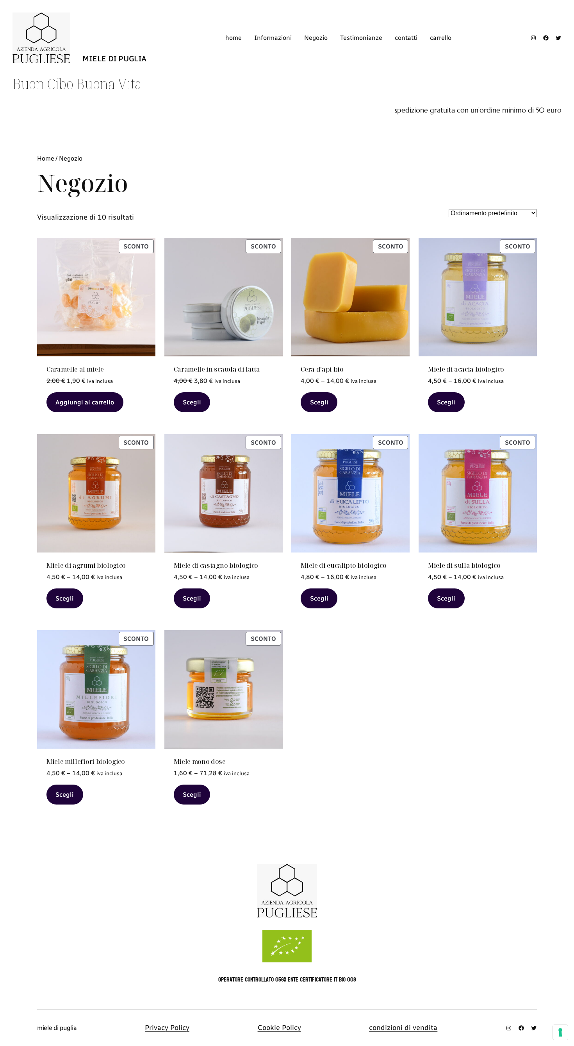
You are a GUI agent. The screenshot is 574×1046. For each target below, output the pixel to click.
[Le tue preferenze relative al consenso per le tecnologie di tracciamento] (560, 1032)
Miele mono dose (200, 761)
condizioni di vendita (403, 1027)
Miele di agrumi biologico (86, 565)
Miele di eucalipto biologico (343, 565)
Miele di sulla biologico (464, 565)
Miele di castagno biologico (216, 565)
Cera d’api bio (322, 369)
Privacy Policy (167, 1027)
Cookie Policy (279, 1027)
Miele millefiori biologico (85, 761)
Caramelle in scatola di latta (217, 369)
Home (45, 158)
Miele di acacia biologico (466, 369)
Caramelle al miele (74, 369)
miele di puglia (114, 58)
